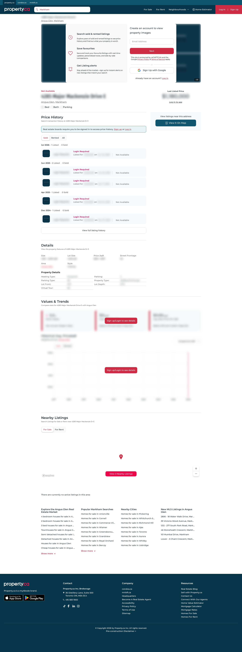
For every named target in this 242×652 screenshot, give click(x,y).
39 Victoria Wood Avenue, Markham (179, 521)
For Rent (160, 9)
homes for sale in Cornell (93, 518)
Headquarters (129, 596)
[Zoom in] (196, 468)
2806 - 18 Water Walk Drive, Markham (180, 516)
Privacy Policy (143, 59)
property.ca (9, 3)
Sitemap (126, 613)
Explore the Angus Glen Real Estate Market (57, 510)
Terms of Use (128, 610)
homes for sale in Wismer (94, 527)
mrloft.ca (33, 3)
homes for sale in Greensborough (98, 532)
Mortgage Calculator (191, 606)
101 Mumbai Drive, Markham (175, 534)
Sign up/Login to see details (121, 320)
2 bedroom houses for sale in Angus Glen (62, 521)
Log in (165, 78)
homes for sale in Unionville (95, 514)
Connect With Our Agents (194, 599)
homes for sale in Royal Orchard (97, 541)
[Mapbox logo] (48, 475)
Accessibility (128, 603)
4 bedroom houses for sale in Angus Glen (62, 516)
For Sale (148, 9)
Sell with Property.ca (191, 592)
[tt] (65, 606)
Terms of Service (158, 59)
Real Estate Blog (189, 589)
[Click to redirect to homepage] (17, 9)
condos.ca (22, 3)
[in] (79, 606)
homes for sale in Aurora (133, 536)
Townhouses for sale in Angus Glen (58, 530)
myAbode (25, 591)
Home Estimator (203, 9)
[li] (74, 606)
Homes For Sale (189, 613)
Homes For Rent (189, 617)
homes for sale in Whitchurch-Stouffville (141, 518)
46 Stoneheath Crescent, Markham (178, 530)
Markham (59, 21)
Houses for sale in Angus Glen (56, 543)
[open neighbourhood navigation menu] (188, 10)
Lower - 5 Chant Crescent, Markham (179, 539)
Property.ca (10, 591)
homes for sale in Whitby (134, 541)
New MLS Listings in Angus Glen (176, 510)
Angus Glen (47, 21)
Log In (222, 9)
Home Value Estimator (192, 603)
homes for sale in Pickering (135, 514)
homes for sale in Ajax (132, 527)
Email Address (138, 40)
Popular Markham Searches (97, 509)
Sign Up (234, 9)
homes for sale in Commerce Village (99, 523)
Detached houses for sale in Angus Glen (61, 539)
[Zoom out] (196, 473)
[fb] (70, 606)
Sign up (118, 129)
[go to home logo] (16, 584)
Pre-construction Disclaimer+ (121, 631)
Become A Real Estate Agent (136, 599)
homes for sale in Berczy (93, 545)
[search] (62, 9)
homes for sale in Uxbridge (135, 545)
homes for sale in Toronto (134, 532)
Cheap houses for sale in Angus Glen (59, 548)
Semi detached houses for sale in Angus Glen (64, 534)
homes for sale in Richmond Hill (137, 523)
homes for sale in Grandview (95, 536)
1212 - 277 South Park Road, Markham (179, 525)
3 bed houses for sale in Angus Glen (59, 525)
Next (151, 51)
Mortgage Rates (189, 610)
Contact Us (186, 596)
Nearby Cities (129, 509)
